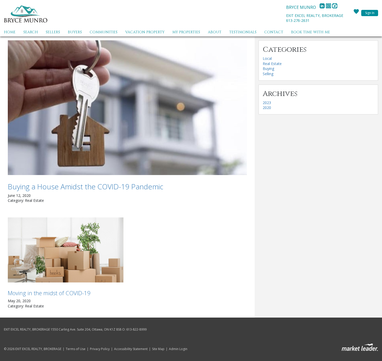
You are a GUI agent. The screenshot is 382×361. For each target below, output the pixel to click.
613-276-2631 (297, 20)
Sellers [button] (53, 32)
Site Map (158, 349)
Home (10, 32)
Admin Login (178, 349)
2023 (267, 102)
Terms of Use (75, 349)
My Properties (186, 32)
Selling (268, 73)
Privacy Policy (100, 349)
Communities (103, 32)
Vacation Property (144, 32)
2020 (267, 107)
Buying (268, 68)
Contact (273, 32)
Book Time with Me (310, 32)
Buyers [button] (75, 32)
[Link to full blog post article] (127, 107)
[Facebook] (334, 7)
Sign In (369, 13)
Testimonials (242, 32)
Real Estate (272, 63)
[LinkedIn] (323, 7)
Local (267, 58)
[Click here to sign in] (356, 13)
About (214, 32)
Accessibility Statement (131, 349)
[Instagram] (329, 7)
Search (30, 32)
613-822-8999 (136, 329)
